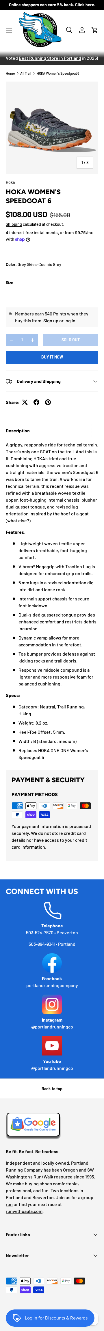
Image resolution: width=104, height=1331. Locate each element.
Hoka (10, 182)
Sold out (71, 339)
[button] (94, 30)
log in (69, 320)
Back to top (52, 1088)
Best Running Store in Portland (50, 58)
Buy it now (52, 357)
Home (10, 73)
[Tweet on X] (25, 402)
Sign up (50, 320)
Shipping (14, 224)
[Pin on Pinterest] (48, 402)
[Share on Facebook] (36, 402)
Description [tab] (18, 430)
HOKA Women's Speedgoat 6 (58, 73)
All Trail (25, 73)
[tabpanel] (52, 601)
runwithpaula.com (24, 1211)
